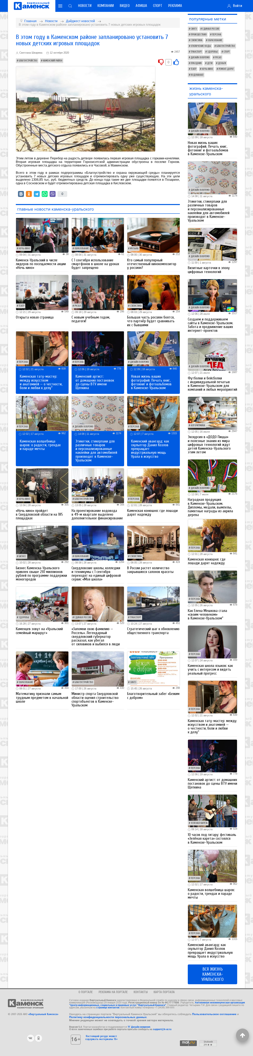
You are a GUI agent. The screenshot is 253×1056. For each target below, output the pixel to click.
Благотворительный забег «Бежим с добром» (153, 696)
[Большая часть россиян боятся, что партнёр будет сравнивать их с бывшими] (153, 292)
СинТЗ (133, 682)
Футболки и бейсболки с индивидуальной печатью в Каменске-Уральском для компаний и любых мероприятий (212, 384)
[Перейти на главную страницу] (31, 6)
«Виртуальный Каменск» (43, 1014)
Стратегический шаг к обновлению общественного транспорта (153, 631)
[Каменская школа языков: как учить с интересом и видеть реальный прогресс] (212, 641)
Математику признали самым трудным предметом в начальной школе (42, 697)
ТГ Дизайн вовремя (139, 1027)
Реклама (175, 6)
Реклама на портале (113, 992)
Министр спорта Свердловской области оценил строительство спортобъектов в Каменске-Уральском (95, 699)
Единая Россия (83, 617)
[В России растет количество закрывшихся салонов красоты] (153, 543)
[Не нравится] (161, 61)
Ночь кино (24, 248)
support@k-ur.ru (162, 1029)
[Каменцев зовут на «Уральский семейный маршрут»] (42, 604)
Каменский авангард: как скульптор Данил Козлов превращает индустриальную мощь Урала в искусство (210, 951)
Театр (21, 305)
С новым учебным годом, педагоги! (91, 319)
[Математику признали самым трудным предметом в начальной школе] (42, 668)
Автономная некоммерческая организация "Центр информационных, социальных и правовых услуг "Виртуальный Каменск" (157, 1003)
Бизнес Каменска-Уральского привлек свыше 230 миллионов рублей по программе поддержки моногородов (41, 574)
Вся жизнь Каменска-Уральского (212, 974)
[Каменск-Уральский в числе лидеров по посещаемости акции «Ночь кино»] (42, 235)
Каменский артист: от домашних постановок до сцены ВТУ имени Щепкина (95, 382)
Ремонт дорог (226, 69)
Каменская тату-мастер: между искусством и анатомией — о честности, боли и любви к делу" (41, 382)
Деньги (222, 63)
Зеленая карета (199, 823)
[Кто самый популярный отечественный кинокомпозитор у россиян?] (153, 235)
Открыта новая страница (35, 317)
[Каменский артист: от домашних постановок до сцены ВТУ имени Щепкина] (98, 348)
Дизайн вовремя (139, 362)
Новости (85, 6)
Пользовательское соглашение (214, 1014)
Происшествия (199, 34)
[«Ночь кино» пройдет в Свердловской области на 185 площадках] (42, 485)
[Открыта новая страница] (42, 292)
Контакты (141, 992)
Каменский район (52, 60)
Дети (209, 63)
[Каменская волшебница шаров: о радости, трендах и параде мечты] (42, 413)
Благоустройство (28, 60)
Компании (105, 6)
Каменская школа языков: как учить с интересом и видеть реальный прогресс (210, 669)
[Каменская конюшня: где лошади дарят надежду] (153, 485)
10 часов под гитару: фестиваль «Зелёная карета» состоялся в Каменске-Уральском (212, 838)
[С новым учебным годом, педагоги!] (98, 292)
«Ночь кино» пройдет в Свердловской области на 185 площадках (39, 514)
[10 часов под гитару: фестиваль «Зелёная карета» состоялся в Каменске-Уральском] (212, 810)
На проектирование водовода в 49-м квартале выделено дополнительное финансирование (97, 514)
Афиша (141, 6)
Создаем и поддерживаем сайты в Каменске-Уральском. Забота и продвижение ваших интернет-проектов (210, 325)
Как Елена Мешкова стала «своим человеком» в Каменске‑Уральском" (207, 614)
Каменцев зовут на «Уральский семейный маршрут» (39, 631)
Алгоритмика (198, 425)
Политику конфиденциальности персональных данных (108, 1017)
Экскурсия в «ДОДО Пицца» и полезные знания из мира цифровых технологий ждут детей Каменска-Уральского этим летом (209, 444)
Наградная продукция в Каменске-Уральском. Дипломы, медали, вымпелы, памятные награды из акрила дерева (210, 507)
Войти (236, 6)
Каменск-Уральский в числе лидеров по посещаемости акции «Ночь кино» (41, 264)
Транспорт (135, 617)
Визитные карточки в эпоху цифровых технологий (209, 270)
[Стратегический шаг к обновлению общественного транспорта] (153, 604)
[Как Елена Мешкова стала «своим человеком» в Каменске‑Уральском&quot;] (212, 586)
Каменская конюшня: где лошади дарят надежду (152, 513)
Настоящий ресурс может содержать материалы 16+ (101, 1037)
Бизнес (22, 556)
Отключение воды (201, 46)
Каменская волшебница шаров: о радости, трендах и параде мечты (40, 445)
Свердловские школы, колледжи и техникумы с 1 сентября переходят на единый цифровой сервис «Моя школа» (96, 574)
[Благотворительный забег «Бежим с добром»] (153, 668)
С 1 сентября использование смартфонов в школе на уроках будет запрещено (95, 264)
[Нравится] (176, 61)
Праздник (196, 63)
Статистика (136, 305)
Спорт (157, 6)
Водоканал (197, 75)
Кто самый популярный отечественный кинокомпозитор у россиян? (151, 264)
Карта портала (164, 992)
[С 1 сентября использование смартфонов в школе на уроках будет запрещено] (98, 235)
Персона (23, 362)
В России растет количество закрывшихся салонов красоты (150, 570)
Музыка (134, 248)
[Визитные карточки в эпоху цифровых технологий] (212, 244)
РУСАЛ (78, 305)
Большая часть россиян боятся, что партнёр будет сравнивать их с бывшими (151, 321)
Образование (82, 248)
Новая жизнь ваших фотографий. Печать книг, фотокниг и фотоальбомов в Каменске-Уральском (151, 382)
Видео (125, 6)
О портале (85, 992)
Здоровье (24, 617)
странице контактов (107, 1007)
